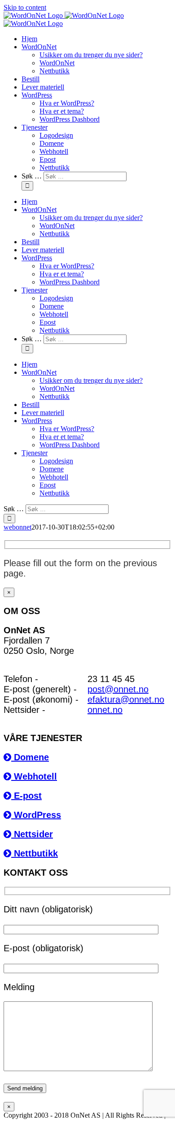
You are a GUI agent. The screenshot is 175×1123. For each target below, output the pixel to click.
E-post (26, 796)
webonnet (17, 527)
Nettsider (32, 834)
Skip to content (25, 7)
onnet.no (105, 710)
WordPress (36, 815)
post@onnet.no (118, 689)
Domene (30, 757)
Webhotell (34, 776)
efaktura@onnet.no (126, 699)
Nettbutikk (34, 853)
